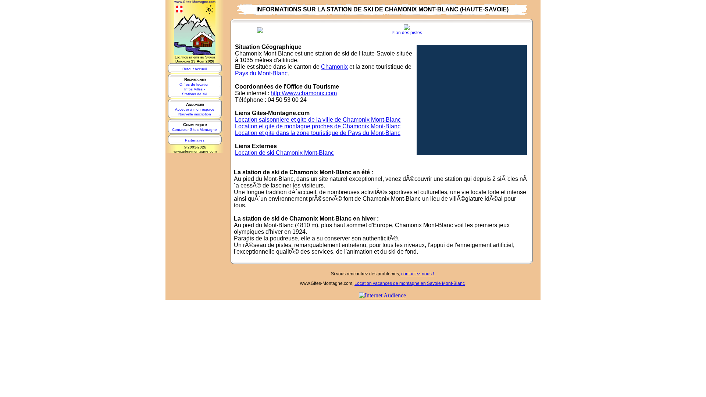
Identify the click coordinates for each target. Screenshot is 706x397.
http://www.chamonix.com (304, 93)
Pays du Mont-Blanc (261, 73)
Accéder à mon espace (194, 109)
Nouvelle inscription (194, 114)
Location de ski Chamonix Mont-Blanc (284, 153)
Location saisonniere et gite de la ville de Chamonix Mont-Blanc (318, 120)
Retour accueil (194, 69)
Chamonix (334, 67)
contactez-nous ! (417, 273)
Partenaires (194, 140)
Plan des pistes (407, 32)
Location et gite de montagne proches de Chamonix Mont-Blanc (317, 126)
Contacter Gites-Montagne (194, 130)
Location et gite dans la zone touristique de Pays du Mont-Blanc (317, 133)
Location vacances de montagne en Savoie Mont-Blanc (409, 283)
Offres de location (194, 84)
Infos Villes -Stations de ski (194, 91)
